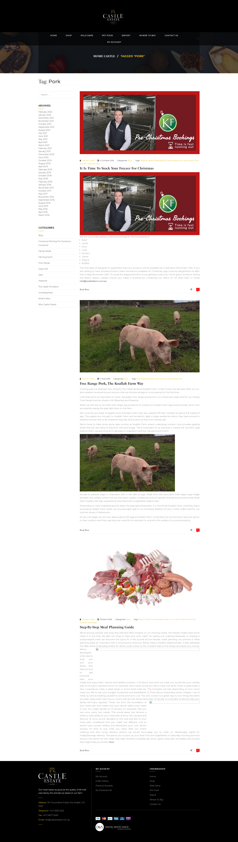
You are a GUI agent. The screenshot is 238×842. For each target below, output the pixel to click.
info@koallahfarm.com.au (93, 281)
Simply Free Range (88, 622)
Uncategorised (45, 292)
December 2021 (46, 118)
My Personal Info (104, 790)
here (111, 742)
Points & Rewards (104, 785)
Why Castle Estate (47, 304)
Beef (157, 160)
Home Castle (104, 56)
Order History (102, 781)
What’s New (44, 298)
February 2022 (45, 112)
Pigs (176, 379)
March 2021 (43, 145)
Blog (40, 235)
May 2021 (43, 139)
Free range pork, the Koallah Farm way (111, 383)
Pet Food (154, 790)
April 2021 (43, 142)
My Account (101, 776)
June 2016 (43, 206)
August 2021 (44, 130)
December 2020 (46, 154)
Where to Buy (156, 799)
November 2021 (46, 121)
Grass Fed (43, 269)
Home (153, 776)
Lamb (185, 160)
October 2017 (45, 191)
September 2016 (46, 200)
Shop (152, 781)
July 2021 (42, 133)
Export (153, 795)
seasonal (42, 281)
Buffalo (162, 160)
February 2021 (45, 148)
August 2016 (44, 203)
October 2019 (45, 160)
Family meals (44, 251)
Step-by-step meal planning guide (107, 627)
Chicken (147, 619)
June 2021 (43, 136)
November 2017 (46, 188)
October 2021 (44, 124)
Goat (168, 160)
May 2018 (43, 178)
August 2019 (44, 163)
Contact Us (155, 804)
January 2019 (44, 172)
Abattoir (144, 160)
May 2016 (43, 209)
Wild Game (155, 785)
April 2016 (43, 212)
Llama (191, 160)
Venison (96, 164)
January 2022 (44, 115)
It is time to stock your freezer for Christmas (117, 168)
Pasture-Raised (166, 379)
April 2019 (43, 166)
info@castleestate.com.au (57, 820)
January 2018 (44, 184)
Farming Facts (45, 257)
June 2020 (43, 157)
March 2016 (43, 215)
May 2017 (43, 194)
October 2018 (45, 175)
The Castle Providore (48, 286)
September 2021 (46, 127)
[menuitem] (53, 35)
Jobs (40, 275)
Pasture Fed (185, 619)
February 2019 (45, 169)
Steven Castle (88, 160)
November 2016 (46, 197)
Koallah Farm (177, 160)
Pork (196, 160)
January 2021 (44, 151)
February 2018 (45, 181)
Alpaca (151, 160)
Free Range (44, 263)
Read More (84, 289)
